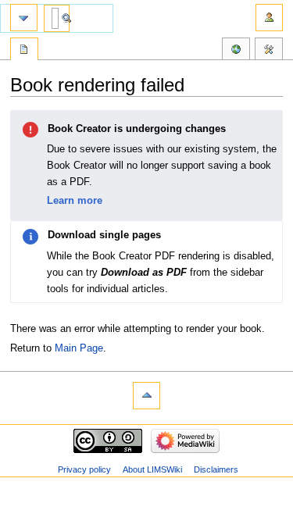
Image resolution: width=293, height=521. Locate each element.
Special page (24, 50)
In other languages (236, 50)
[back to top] (146, 395)
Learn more (74, 200)
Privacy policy (84, 469)
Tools (268, 50)
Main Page (79, 348)
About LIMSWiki (152, 469)
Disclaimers (216, 469)
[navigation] (24, 17)
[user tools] (269, 17)
